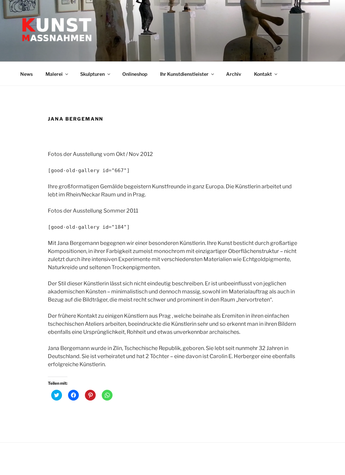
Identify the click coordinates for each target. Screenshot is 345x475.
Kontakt (263, 74)
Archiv (233, 74)
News (26, 74)
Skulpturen (92, 74)
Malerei (54, 74)
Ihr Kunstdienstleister (184, 74)
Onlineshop (134, 74)
